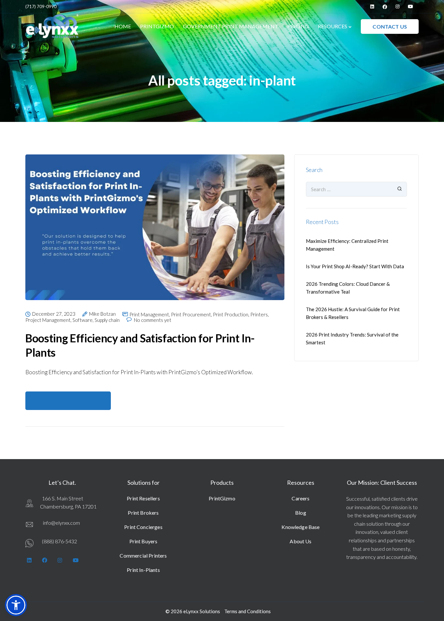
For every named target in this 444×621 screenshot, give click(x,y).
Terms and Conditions (247, 611)
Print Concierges (143, 527)
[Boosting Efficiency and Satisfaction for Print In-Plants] (154, 232)
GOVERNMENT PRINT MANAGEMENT (230, 26)
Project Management (48, 320)
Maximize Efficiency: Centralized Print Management (347, 245)
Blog (300, 512)
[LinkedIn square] (372, 6)
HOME (122, 26)
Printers (259, 314)
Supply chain (107, 320)
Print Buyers (143, 541)
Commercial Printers (143, 555)
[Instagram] (397, 6)
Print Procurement (191, 314)
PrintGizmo (222, 498)
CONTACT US (389, 26)
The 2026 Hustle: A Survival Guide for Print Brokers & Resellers (353, 313)
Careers (300, 498)
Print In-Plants (143, 570)
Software (82, 320)
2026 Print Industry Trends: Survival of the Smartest (352, 338)
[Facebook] (385, 6)
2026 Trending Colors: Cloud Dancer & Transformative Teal (348, 288)
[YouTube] (410, 6)
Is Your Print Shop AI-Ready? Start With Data (355, 266)
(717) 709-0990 (41, 6)
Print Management (149, 314)
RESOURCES (332, 26)
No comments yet (152, 320)
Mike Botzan (102, 314)
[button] (16, 605)
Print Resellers (143, 498)
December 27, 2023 (53, 314)
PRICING (298, 26)
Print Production (230, 314)
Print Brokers (143, 512)
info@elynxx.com (61, 523)
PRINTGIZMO (157, 26)
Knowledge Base (300, 527)
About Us (300, 541)
